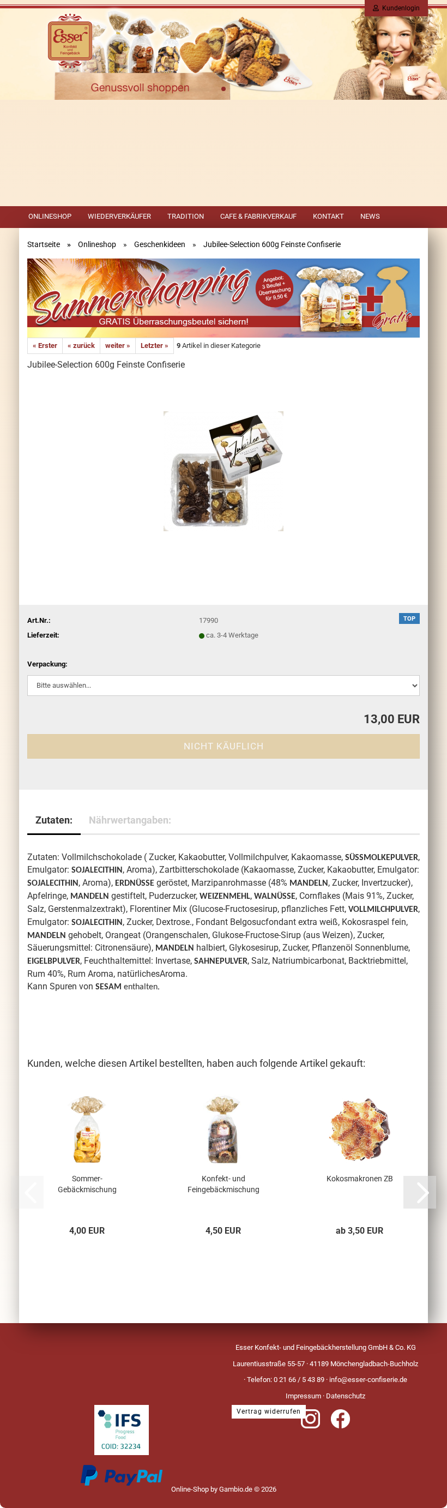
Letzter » (154, 345)
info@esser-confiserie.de (368, 1379)
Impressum (303, 1396)
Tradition (185, 216)
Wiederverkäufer (119, 216)
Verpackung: (47, 664)
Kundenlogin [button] (399, 8)
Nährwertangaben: (130, 820)
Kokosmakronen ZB (360, 1178)
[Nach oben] (417, 1491)
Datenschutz (345, 1396)
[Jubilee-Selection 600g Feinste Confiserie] (223, 463)
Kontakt (328, 216)
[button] (419, 1192)
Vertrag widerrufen (269, 1411)
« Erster (45, 345)
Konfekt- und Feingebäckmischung (223, 1184)
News (370, 216)
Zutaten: (54, 820)
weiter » (117, 345)
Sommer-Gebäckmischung (87, 1184)
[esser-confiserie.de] (70, 57)
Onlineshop (49, 216)
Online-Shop (190, 1489)
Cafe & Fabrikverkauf (258, 216)
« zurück (81, 345)
